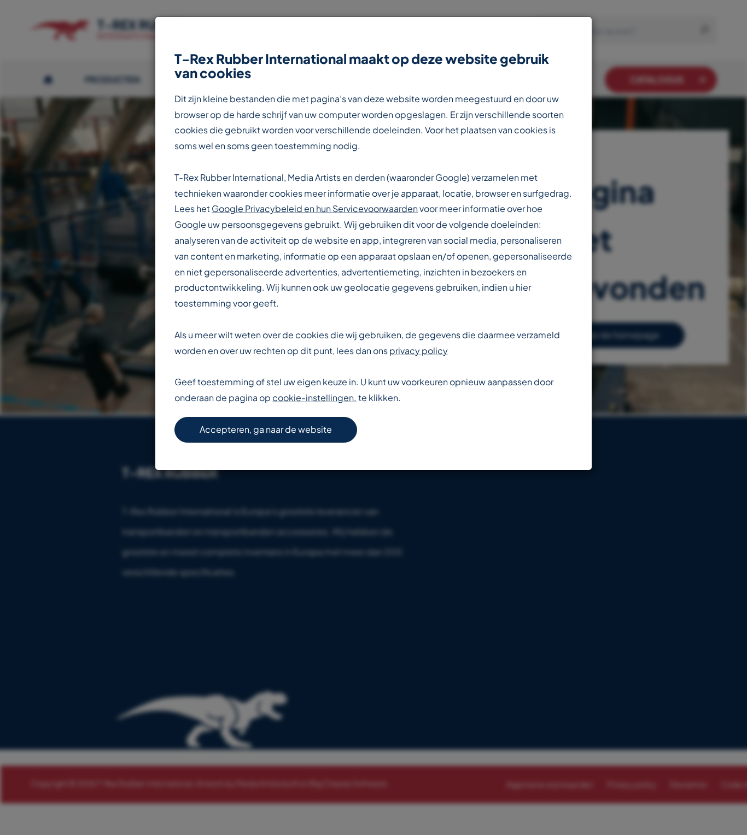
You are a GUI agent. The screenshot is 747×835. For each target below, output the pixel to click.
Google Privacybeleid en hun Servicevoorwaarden (315, 208)
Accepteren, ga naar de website (266, 429)
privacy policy (418, 350)
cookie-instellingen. (314, 397)
